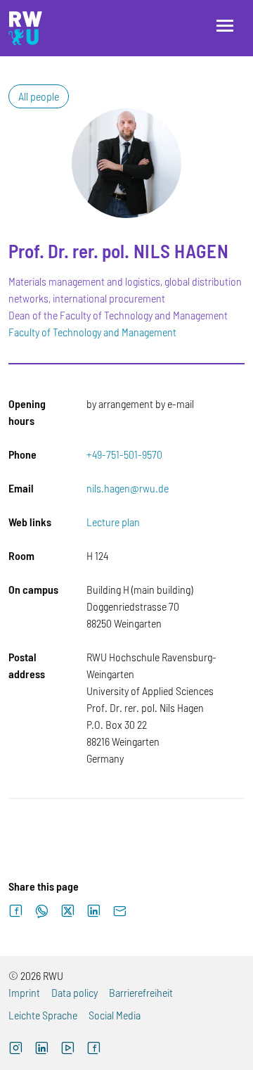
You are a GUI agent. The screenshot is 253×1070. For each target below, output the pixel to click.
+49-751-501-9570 (124, 454)
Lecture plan (113, 521)
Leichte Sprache (42, 1014)
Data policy (74, 992)
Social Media (115, 1014)
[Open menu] (225, 25)
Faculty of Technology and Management (92, 331)
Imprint (24, 992)
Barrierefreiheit (141, 992)
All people (38, 96)
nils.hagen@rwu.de (127, 488)
